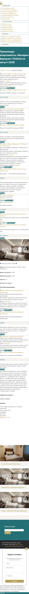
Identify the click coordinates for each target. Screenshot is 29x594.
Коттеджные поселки (8, 8)
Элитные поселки (7, 29)
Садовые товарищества (9, 13)
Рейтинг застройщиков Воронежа (12, 41)
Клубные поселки (7, 27)
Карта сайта (19, 544)
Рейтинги (5, 34)
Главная (2, 70)
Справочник (6, 5)
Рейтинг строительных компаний (12, 38)
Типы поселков (7, 21)
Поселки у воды (6, 26)
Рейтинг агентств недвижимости (11, 40)
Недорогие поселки (8, 31)
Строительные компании (9, 10)
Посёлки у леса (6, 24)
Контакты (5, 44)
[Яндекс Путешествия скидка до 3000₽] (12, 109)
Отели (8, 70)
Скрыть (11, 86)
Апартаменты (6, 19)
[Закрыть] (26, 549)
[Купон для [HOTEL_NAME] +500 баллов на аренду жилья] (14, 171)
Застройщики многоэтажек (10, 15)
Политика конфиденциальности (14, 546)
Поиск (7, 532)
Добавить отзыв (5, 417)
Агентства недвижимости (9, 11)
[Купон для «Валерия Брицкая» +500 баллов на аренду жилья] (14, 146)
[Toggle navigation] (1, 4)
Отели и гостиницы (7, 17)
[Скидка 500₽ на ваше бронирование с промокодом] (14, 292)
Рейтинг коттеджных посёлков (11, 36)
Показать (8, 81)
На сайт (2, 107)
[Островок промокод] (6, 195)
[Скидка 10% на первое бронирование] (11, 336)
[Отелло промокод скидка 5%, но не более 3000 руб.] (14, 216)
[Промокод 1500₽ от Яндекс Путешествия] (13, 74)
